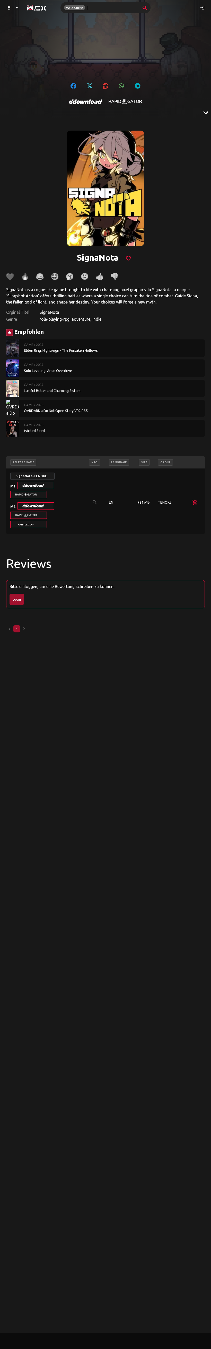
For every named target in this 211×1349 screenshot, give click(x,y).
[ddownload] (86, 101)
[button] (35, 485)
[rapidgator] (125, 101)
